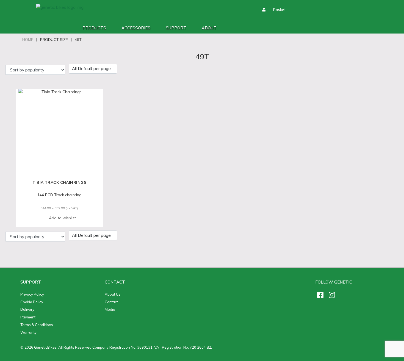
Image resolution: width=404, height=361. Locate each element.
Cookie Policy (31, 302)
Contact (111, 302)
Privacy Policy (32, 294)
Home (27, 39)
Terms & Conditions (36, 325)
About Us (112, 294)
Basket (279, 9)
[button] (59, 218)
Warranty (28, 332)
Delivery (27, 309)
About (209, 27)
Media (110, 309)
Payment (27, 317)
